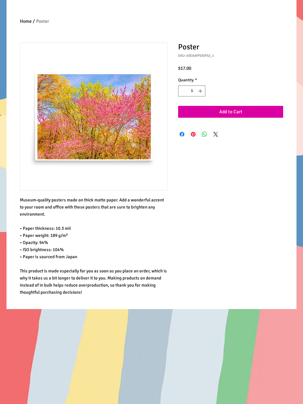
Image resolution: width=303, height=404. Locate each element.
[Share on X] (215, 134)
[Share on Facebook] (182, 134)
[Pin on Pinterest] (193, 134)
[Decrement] (182, 91)
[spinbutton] (191, 91)
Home (26, 21)
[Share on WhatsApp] (204, 134)
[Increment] (200, 91)
